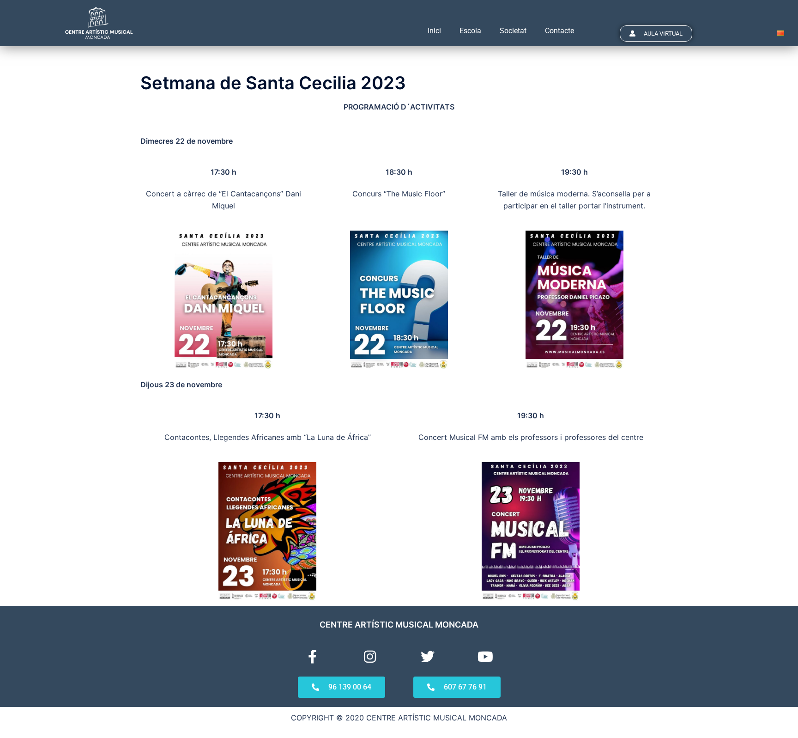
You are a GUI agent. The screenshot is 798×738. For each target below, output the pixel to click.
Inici (434, 30)
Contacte (559, 30)
